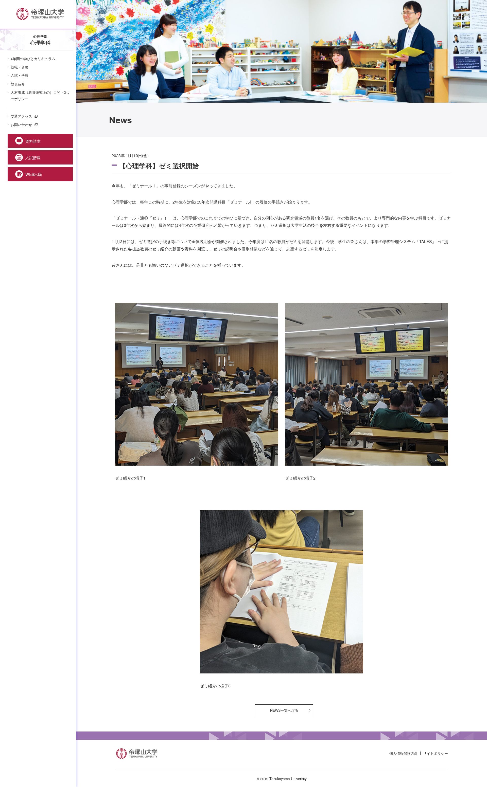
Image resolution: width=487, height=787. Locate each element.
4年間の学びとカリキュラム (33, 58)
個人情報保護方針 (403, 753)
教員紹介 (18, 83)
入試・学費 (19, 75)
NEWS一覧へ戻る (284, 710)
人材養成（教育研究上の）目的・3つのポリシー (40, 95)
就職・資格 (19, 66)
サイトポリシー (435, 753)
